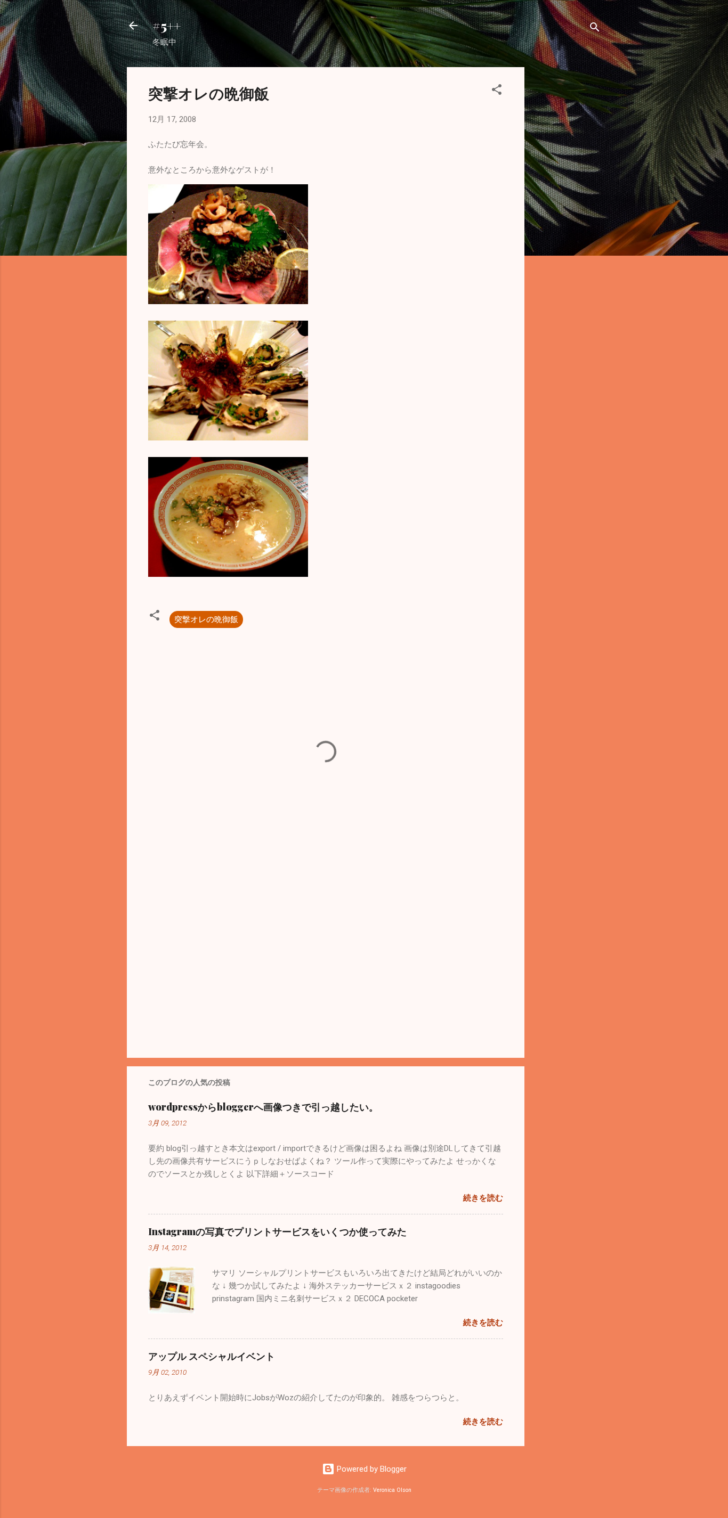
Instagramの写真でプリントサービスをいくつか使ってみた (277, 1231)
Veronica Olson (392, 1490)
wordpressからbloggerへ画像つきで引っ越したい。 (263, 1106)
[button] (496, 91)
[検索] (594, 29)
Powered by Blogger (371, 1469)
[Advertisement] (567, 227)
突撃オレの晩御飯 (206, 619)
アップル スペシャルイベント (211, 1356)
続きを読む (483, 1198)
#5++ (166, 25)
